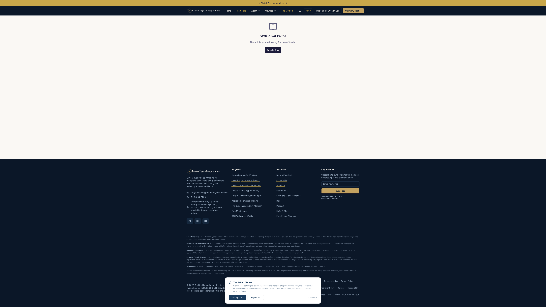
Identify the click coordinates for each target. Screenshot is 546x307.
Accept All (237, 297)
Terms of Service (225, 262)
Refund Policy (195, 262)
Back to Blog (273, 50)
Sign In (308, 11)
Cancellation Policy (208, 262)
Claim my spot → (353, 11)
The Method (287, 11)
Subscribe (340, 191)
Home (228, 11)
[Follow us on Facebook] (190, 221)
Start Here (241, 11)
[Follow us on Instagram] (198, 221)
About (254, 11)
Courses (269, 11)
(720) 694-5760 (198, 197)
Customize (313, 297)
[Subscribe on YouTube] (205, 221)
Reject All (255, 297)
